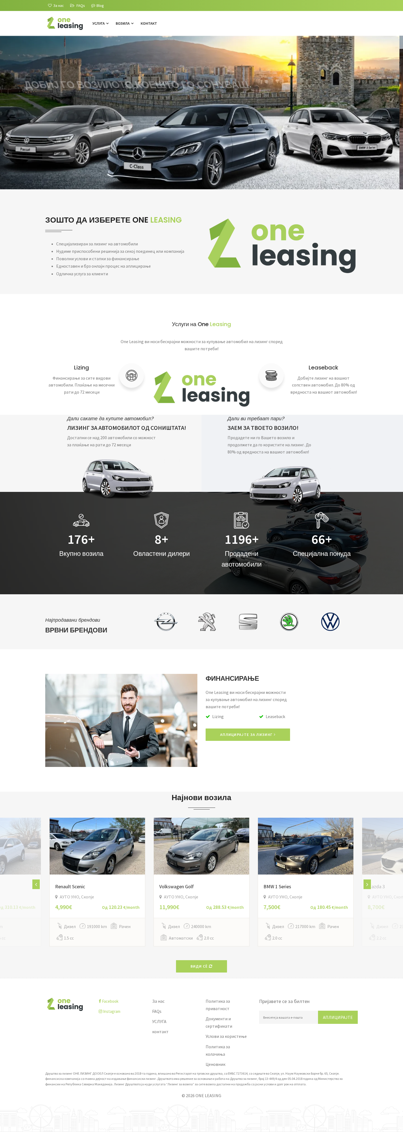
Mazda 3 (376, 886)
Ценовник (215, 1064)
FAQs (156, 1011)
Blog (100, 5)
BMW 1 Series (277, 886)
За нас (158, 1001)
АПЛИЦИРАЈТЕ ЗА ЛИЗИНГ (247, 734)
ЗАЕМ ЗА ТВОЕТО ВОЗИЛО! (263, 427)
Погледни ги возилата (77, 152)
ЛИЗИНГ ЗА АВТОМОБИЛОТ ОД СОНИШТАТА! (126, 427)
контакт (149, 23)
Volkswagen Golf (176, 886)
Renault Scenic (70, 886)
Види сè (200, 966)
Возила (123, 23)
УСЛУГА (99, 23)
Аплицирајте (338, 1017)
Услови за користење (226, 1036)
